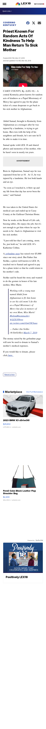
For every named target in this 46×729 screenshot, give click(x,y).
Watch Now (38, 4)
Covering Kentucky (9, 23)
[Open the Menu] (4, 4)
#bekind (13, 315)
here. (11, 355)
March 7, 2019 (30, 332)
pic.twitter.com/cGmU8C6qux (23, 323)
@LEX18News (16, 319)
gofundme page (12, 253)
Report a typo (9, 375)
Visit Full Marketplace (34, 392)
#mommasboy (23, 315)
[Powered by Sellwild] (39, 540)
